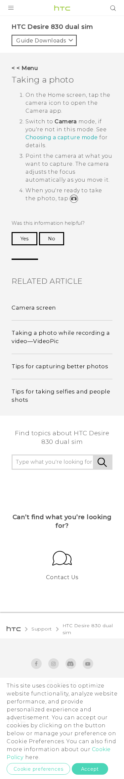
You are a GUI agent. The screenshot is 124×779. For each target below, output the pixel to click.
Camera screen (34, 307)
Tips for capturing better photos (60, 366)
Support (41, 629)
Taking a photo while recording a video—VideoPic (61, 337)
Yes (24, 239)
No (51, 239)
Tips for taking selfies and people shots (61, 395)
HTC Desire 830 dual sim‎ (87, 629)
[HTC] (62, 8)
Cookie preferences (38, 769)
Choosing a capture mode (61, 137)
